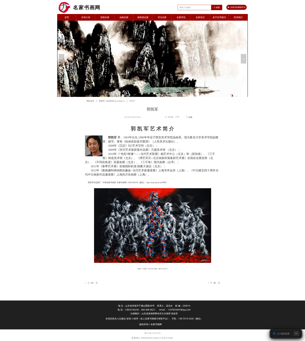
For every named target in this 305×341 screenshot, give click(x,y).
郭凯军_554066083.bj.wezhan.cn (112, 101)
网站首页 (90, 101)
